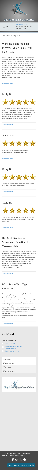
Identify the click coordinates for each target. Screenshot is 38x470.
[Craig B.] (19, 210)
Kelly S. (7, 94)
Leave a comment (7, 83)
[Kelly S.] (19, 102)
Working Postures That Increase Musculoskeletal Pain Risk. (17, 47)
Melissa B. (8, 135)
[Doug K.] (19, 177)
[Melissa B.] (19, 143)
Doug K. (7, 169)
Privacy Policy (20, 455)
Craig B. (7, 202)
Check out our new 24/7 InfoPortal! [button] (19, 465)
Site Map (12, 455)
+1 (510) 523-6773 (21, 24)
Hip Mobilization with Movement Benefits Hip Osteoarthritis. (16, 242)
